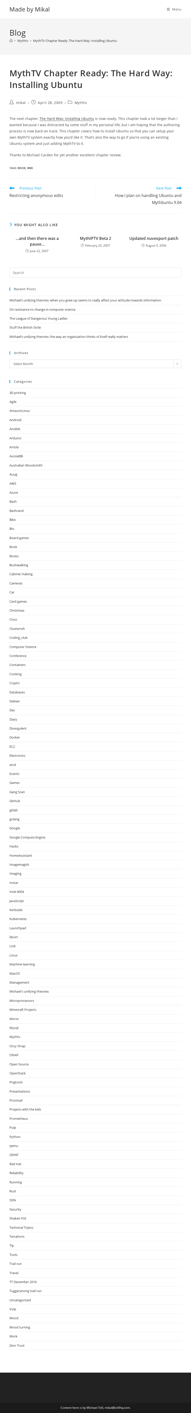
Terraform (16, 1236)
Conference (17, 656)
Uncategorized (20, 1300)
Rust (12, 1191)
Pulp (12, 1127)
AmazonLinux (19, 410)
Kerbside (15, 910)
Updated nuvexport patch (153, 238)
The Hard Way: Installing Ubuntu (67, 118)
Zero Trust (17, 1345)
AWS (12, 483)
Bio (11, 528)
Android (15, 420)
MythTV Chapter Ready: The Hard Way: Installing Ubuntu (75, 40)
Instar (13, 882)
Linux (13, 955)
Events (14, 773)
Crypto (14, 683)
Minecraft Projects (22, 1009)
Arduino (15, 438)
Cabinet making (21, 574)
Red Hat (15, 1164)
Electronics (17, 755)
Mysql (13, 1028)
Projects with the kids (25, 1109)
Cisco (13, 619)
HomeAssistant (20, 855)
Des (12, 710)
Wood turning (19, 1327)
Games (14, 782)
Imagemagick (19, 864)
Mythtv (81, 102)
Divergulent (18, 728)
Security (15, 1209)
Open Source (19, 1064)
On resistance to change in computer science (42, 309)
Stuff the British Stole (25, 327)
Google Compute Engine (27, 837)
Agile (12, 401)
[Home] (11, 40)
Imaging (15, 873)
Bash (13, 501)
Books (14, 556)
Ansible (14, 429)
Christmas (16, 610)
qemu (13, 1145)
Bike (12, 519)
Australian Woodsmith (26, 465)
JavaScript (16, 901)
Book (13, 547)
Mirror (14, 1019)
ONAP (13, 1055)
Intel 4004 (16, 891)
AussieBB (16, 456)
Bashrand (16, 510)
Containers (17, 664)
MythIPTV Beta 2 (95, 238)
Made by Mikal (29, 9)
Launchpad (17, 928)
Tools (13, 1254)
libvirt (13, 937)
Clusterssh (17, 628)
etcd (12, 764)
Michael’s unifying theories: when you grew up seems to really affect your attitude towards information (85, 300)
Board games (19, 538)
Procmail (15, 1100)
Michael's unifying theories (29, 991)
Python (14, 1136)
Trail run (15, 1263)
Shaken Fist (17, 1218)
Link (12, 946)
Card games (18, 601)
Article (14, 447)
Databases (17, 692)
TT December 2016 (23, 1282)
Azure (13, 492)
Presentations (19, 1091)
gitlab (13, 810)
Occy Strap (17, 1046)
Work (13, 1336)
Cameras (15, 583)
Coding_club (18, 637)
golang (14, 819)
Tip (11, 1245)
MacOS (14, 973)
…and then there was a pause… (37, 241)
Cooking (15, 674)
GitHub (14, 801)
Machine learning (22, 964)
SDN (12, 1200)
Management (19, 982)
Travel (13, 1273)
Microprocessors (21, 1000)
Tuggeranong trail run (25, 1291)
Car (11, 592)
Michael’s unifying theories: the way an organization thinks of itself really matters (68, 336)
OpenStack (17, 1073)
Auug (13, 474)
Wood (13, 1318)
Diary (13, 719)
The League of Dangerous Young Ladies (38, 318)
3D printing (17, 392)
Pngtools (16, 1082)
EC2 (12, 746)
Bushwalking (18, 565)
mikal (21, 102)
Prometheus (18, 1118)
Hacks (13, 846)
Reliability (16, 1173)
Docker (14, 737)
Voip (12, 1309)
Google (14, 828)
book (22, 168)
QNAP (13, 1154)
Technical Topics (21, 1227)
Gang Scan (17, 792)
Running (15, 1182)
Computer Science (22, 647)
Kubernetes (18, 919)
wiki (30, 168)
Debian (14, 701)
